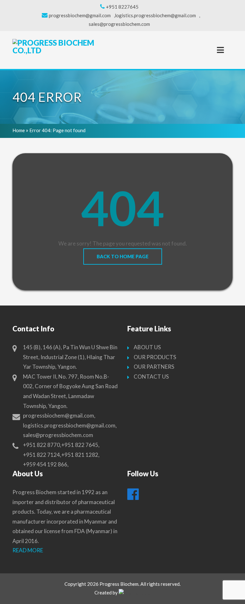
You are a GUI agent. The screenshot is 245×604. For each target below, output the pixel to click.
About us (147, 347)
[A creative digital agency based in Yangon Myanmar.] (135, 593)
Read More (27, 550)
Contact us (151, 376)
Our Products (155, 357)
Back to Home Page (123, 256)
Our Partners (154, 366)
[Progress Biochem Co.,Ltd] (57, 46)
